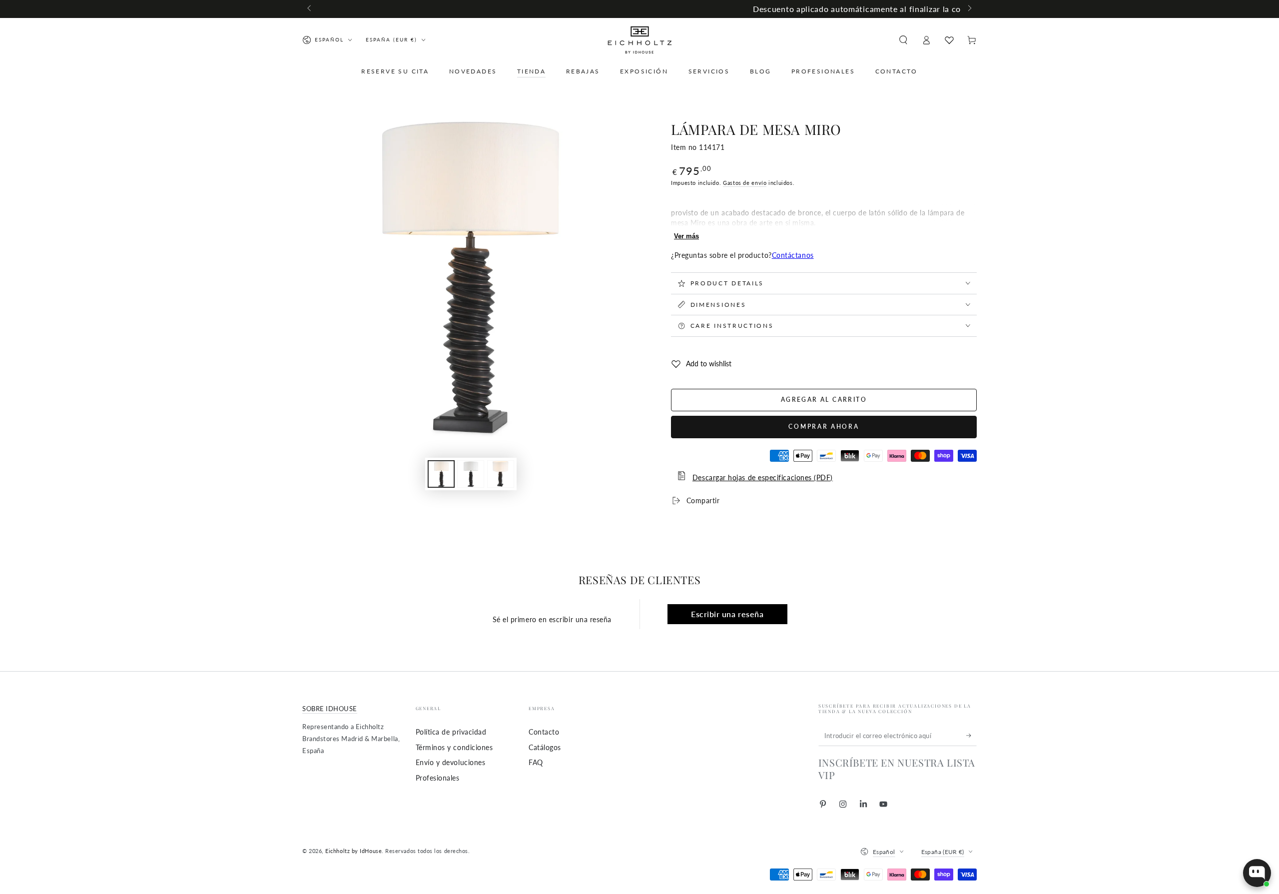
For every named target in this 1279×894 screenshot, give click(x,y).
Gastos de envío (744, 182)
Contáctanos (793, 255)
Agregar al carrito (824, 399)
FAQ (536, 762)
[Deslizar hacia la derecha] (969, 9)
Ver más (686, 236)
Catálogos (545, 747)
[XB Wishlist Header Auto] (949, 40)
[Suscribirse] (971, 736)
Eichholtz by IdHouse (353, 851)
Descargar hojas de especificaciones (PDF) (762, 477)
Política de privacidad (451, 732)
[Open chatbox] (1257, 873)
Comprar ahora (823, 426)
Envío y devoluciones (451, 762)
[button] (903, 40)
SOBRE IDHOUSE (329, 709)
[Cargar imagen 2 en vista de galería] (470, 474)
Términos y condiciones (454, 747)
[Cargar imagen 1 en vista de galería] (441, 474)
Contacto (544, 732)
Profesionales (438, 778)
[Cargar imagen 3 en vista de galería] (500, 474)
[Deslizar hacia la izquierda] (310, 9)
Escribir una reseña (727, 614)
